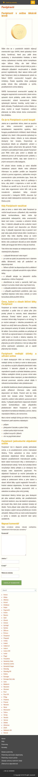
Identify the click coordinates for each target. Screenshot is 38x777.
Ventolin (6, 717)
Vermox (6, 720)
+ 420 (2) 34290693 (8, 771)
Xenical (6, 733)
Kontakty (4, 747)
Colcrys (6, 623)
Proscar (6, 702)
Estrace (6, 633)
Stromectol (7, 710)
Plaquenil (6, 638)
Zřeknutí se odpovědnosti (10, 764)
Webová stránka (7, 573)
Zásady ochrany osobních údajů (12, 761)
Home (3, 739)
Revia (5, 707)
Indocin (6, 648)
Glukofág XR (7, 671)
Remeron (6, 705)
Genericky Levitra (9, 664)
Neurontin (6, 687)
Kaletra (6, 674)
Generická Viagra (9, 666)
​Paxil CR (6, 694)
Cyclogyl (6, 625)
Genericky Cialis (8, 661)
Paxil (5, 692)
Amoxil (6, 602)
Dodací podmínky (7, 752)
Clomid (6, 620)
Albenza (6, 600)
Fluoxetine (7, 659)
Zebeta (6, 722)
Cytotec (6, 628)
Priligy (5, 697)
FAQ (3, 741)
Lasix (5, 682)
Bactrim (6, 615)
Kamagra (6, 676)
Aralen (5, 607)
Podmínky (5, 744)
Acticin (6, 595)
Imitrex (6, 641)
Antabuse (6, 605)
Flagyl (5, 656)
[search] (35, 590)
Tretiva (5, 712)
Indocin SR (7, 651)
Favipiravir (7, 636)
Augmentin (7, 610)
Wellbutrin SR (8, 730)
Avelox (6, 612)
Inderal (5, 643)
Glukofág (6, 669)
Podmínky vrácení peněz (9, 758)
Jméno (4, 558)
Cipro (5, 618)
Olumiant (6, 689)
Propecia (6, 699)
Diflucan (6, 630)
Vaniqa (5, 715)
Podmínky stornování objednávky (12, 755)
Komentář (5, 533)
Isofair (5, 653)
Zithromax (6, 725)
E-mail (4, 566)
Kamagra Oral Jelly (9, 679)
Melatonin (6, 684)
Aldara (5, 597)
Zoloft (5, 728)
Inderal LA (7, 646)
